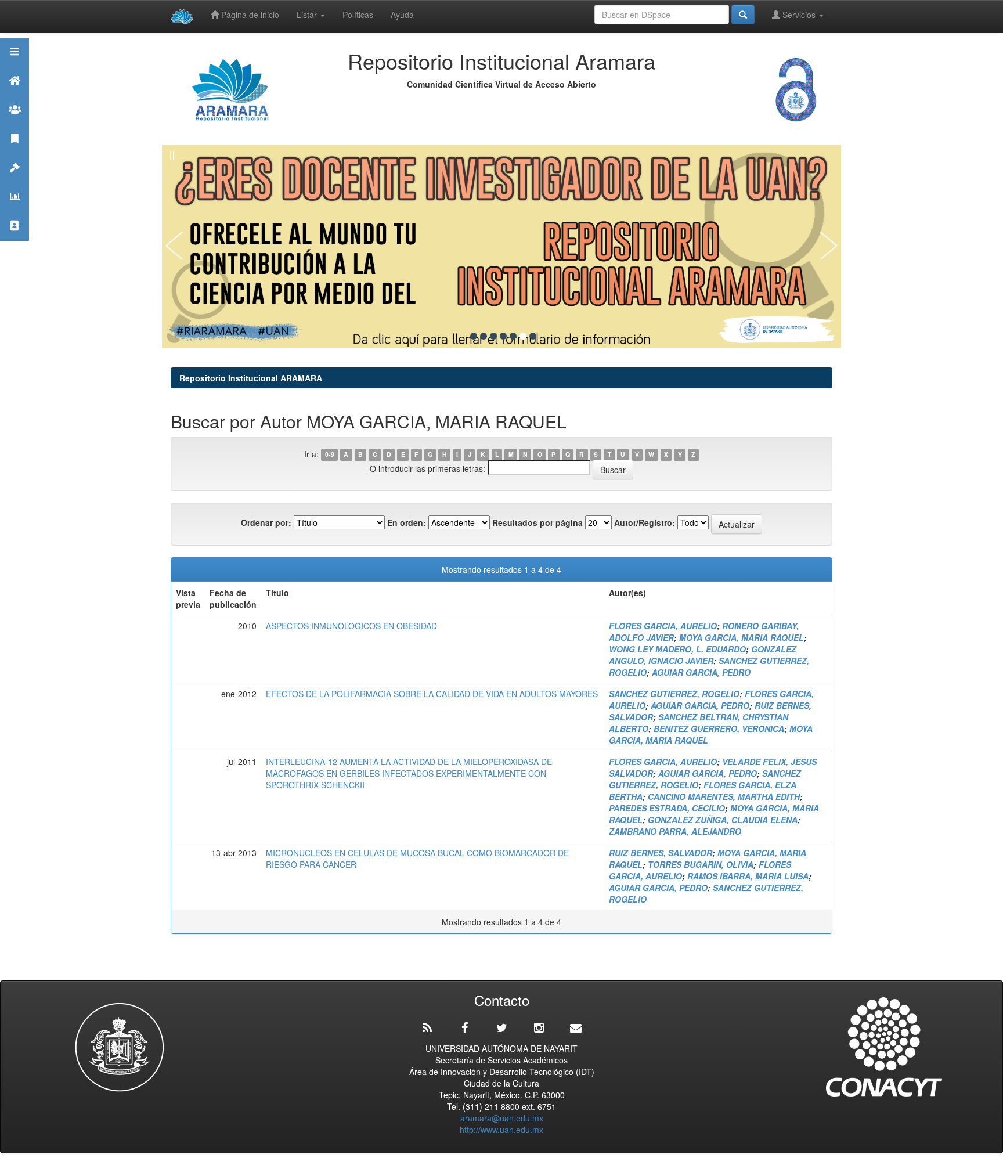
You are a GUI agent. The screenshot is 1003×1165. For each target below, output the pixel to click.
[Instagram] (538, 1028)
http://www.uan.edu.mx (501, 1129)
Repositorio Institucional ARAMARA (250, 378)
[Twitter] (501, 1028)
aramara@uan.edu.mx (501, 1118)
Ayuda (402, 14)
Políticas (357, 14)
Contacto (14, 240)
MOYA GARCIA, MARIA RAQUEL (741, 637)
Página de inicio (249, 14)
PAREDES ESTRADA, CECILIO (667, 808)
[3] (493, 336)
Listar (308, 14)
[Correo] (575, 1028)
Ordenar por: (266, 522)
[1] (473, 336)
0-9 (329, 454)
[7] (532, 336)
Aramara (14, 95)
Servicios (799, 14)
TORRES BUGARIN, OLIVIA (700, 864)
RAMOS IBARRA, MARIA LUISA (748, 876)
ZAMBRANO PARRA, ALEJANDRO (675, 831)
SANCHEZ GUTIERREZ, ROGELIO (674, 693)
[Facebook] (464, 1028)
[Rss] (427, 1028)
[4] (503, 336)
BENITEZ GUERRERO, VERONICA (719, 728)
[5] (513, 336)
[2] (483, 336)
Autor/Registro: (644, 522)
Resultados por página (537, 522)
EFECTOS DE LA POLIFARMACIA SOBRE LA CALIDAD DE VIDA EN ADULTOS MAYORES (432, 693)
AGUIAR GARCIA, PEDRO (701, 672)
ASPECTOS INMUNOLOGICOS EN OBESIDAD (351, 626)
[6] (522, 336)
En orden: (406, 522)
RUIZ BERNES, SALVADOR (660, 853)
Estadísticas (14, 211)
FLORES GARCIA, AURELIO (663, 626)
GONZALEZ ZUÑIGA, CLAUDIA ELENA (723, 819)
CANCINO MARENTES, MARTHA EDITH (724, 796)
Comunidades (14, 124)
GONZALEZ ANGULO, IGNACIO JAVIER (702, 654)
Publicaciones (14, 153)
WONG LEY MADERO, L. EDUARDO (677, 649)
